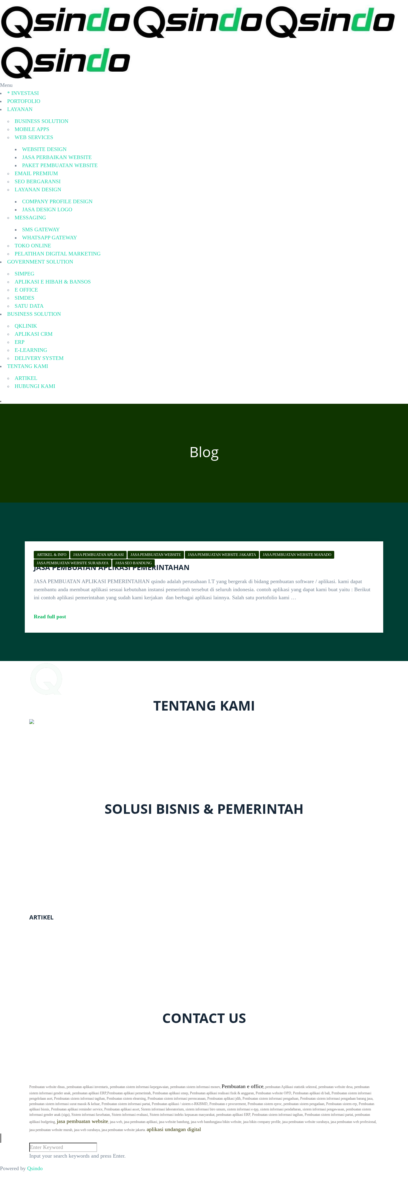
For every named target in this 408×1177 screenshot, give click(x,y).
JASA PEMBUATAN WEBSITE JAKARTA (222, 554)
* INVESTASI (23, 93)
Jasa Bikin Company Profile (59, 936)
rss (125, 1035)
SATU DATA (29, 306)
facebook (43, 1035)
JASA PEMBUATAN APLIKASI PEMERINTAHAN (112, 567)
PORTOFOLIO (23, 101)
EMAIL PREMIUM (36, 173)
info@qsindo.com (54, 796)
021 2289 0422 (51, 788)
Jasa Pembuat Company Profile (63, 952)
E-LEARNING (31, 350)
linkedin (141, 1035)
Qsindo (35, 1168)
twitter (64, 1035)
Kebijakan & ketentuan (61, 1073)
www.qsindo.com (50, 780)
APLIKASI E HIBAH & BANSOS (53, 282)
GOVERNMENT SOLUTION (40, 262)
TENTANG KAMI (27, 366)
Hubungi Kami (52, 1065)
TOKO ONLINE (33, 246)
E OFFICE (26, 290)
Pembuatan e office (242, 1086)
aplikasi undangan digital (174, 1129)
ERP (19, 342)
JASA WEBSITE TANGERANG (65, 968)
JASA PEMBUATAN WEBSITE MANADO (297, 554)
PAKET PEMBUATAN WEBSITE (60, 165)
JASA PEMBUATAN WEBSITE (156, 554)
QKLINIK (26, 326)
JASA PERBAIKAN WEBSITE (57, 157)
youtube (109, 1035)
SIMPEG (24, 274)
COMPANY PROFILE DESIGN (57, 201)
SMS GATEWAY (41, 229)
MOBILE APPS (32, 129)
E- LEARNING (53, 850)
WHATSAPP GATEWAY (49, 238)
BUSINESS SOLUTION (41, 121)
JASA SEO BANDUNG (133, 563)
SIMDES (24, 298)
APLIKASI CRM (34, 334)
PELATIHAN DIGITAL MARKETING (58, 254)
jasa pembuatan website (82, 1121)
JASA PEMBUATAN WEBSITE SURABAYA (72, 563)
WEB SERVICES (34, 137)
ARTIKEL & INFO (51, 554)
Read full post (50, 617)
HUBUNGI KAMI (35, 386)
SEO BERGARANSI (38, 181)
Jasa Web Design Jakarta (56, 1000)
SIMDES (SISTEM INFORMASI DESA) (81, 904)
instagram (86, 1035)
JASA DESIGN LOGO (47, 209)
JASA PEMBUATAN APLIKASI (98, 554)
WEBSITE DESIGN (44, 149)
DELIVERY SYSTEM (39, 358)
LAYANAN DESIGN (38, 189)
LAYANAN (20, 109)
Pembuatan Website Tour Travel (64, 984)
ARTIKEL (26, 378)
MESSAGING (30, 218)
